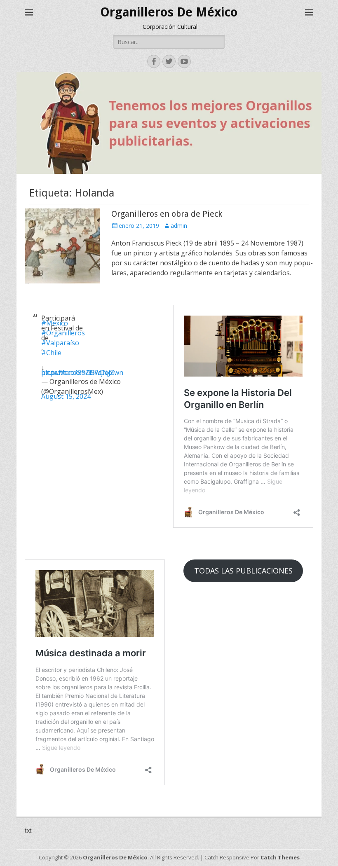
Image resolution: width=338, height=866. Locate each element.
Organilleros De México (169, 12)
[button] (62, 245)
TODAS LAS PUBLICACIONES (243, 571)
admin (179, 225)
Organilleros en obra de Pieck (166, 214)
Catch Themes (280, 857)
